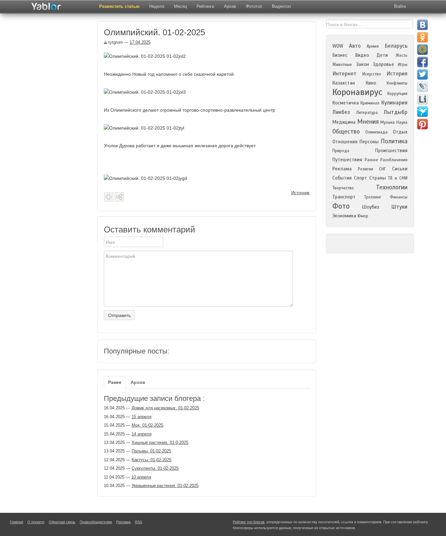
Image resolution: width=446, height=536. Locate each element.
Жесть (401, 55)
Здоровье (383, 64)
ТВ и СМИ (397, 178)
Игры (402, 64)
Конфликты (397, 83)
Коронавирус (357, 92)
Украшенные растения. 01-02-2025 (165, 485)
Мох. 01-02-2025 (147, 425)
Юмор (363, 216)
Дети (382, 55)
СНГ (382, 169)
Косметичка (345, 103)
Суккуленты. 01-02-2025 (155, 468)
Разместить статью (119, 6)
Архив (230, 6)
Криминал (369, 103)
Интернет (344, 73)
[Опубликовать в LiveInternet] (422, 99)
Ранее (114, 382)
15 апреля (141, 416)
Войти (400, 6)
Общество (346, 131)
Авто (355, 45)
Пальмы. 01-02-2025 (151, 451)
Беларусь (396, 45)
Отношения (345, 142)
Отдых (400, 132)
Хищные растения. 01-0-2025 (160, 442)
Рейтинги (205, 6)
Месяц (180, 6)
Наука (401, 122)
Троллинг (372, 197)
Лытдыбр (395, 112)
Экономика (344, 216)
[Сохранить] (108, 196)
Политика (394, 141)
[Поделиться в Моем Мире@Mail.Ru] (422, 49)
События (342, 178)
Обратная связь (62, 522)
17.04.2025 (140, 42)
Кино (371, 83)
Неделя (156, 6)
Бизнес (339, 55)
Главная (16, 522)
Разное (371, 160)
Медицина (344, 122)
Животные (342, 64)
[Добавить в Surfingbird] (422, 111)
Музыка (387, 122)
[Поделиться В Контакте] (422, 25)
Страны (377, 178)
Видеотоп (281, 6)
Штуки (399, 206)
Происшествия (391, 150)
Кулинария (394, 102)
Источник (300, 192)
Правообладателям (96, 522)
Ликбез (341, 112)
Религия (365, 169)
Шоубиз (370, 207)
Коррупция (397, 93)
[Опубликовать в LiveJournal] (422, 87)
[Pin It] (422, 124)
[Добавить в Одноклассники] (422, 37)
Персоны (369, 142)
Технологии (391, 187)
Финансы (398, 197)
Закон (362, 64)
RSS (138, 522)
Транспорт (344, 197)
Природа (340, 150)
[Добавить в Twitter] (422, 74)
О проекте (35, 522)
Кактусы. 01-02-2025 (151, 459)
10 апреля (141, 477)
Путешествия (347, 160)
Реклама (342, 169)
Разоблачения (393, 160)
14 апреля (141, 434)
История (397, 73)
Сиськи (399, 169)
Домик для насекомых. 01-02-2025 (165, 407)
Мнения (368, 121)
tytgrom (115, 42)
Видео (362, 55)
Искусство (371, 74)
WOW (337, 46)
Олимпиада (376, 132)
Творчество (343, 188)
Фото (341, 206)
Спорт (360, 178)
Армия (373, 46)
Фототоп (254, 6)
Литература (367, 112)
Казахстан (343, 83)
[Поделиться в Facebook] (422, 62)
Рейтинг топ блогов (248, 522)
